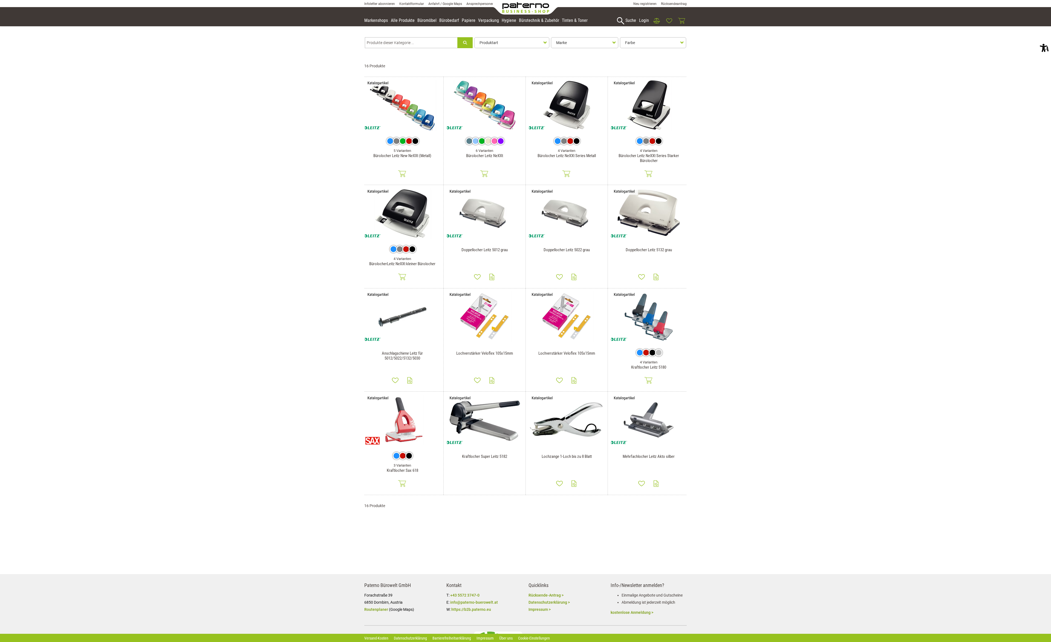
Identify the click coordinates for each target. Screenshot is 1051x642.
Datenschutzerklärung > (549, 602)
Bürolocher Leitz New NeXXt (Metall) (402, 155)
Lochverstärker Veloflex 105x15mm (484, 353)
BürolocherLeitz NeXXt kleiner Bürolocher (402, 263)
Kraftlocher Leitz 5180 (648, 367)
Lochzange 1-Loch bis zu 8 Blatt (567, 456)
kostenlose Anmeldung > (632, 612)
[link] (656, 20)
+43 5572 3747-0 (465, 595)
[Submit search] (465, 42)
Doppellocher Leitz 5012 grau (484, 249)
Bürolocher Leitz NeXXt (484, 155)
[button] (1044, 47)
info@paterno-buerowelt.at (474, 602)
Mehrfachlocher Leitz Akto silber (649, 456)
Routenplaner (376, 609)
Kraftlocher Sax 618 (402, 470)
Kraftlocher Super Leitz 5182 (484, 456)
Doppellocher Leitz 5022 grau (567, 249)
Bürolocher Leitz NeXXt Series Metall (567, 155)
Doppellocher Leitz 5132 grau (649, 249)
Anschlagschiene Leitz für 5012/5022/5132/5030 (402, 356)
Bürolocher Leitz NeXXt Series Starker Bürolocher (649, 158)
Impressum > (540, 609)
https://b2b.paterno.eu (471, 609)
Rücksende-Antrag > (546, 595)
